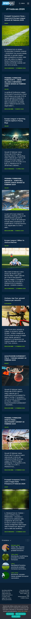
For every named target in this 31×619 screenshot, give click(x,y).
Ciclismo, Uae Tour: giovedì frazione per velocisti (14, 299)
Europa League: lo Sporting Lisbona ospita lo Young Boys (14, 121)
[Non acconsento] (29, 611)
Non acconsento (20, 614)
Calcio (6, 89)
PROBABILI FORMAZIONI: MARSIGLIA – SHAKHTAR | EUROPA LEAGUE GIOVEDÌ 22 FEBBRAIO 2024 (14, 181)
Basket (6, 363)
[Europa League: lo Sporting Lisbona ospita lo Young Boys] (15, 138)
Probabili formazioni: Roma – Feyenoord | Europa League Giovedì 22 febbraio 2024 (15, 18)
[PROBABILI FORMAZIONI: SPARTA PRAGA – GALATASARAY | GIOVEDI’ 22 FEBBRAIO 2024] (15, 439)
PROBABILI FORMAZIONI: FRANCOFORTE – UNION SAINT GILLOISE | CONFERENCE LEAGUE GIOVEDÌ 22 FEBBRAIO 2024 (15, 82)
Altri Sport (7, 303)
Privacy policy (16, 616)
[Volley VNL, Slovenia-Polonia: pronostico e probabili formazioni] (5, 548)
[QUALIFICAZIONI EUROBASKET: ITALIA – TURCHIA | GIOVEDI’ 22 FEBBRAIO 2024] (15, 375)
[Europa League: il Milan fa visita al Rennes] (15, 258)
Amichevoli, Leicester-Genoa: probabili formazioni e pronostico (19, 576)
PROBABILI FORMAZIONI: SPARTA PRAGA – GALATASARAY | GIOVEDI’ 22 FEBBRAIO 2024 (14, 421)
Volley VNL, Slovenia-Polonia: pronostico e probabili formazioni (18, 548)
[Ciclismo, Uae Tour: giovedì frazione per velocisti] (15, 316)
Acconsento (10, 614)
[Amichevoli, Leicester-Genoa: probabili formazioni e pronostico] (5, 575)
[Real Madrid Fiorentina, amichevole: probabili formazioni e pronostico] (5, 566)
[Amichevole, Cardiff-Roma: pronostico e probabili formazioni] (5, 557)
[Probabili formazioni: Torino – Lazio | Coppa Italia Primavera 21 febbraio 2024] (15, 499)
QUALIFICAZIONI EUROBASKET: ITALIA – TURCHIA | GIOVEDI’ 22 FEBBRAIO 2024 (15, 358)
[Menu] (28, 3)
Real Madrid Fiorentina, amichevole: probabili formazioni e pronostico (18, 567)
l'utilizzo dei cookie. (22, 611)
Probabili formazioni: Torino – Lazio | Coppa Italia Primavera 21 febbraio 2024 (15, 482)
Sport (6, 23)
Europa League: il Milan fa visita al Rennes (14, 241)
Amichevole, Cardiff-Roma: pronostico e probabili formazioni (19, 557)
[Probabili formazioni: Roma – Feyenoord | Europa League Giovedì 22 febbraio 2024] (15, 36)
